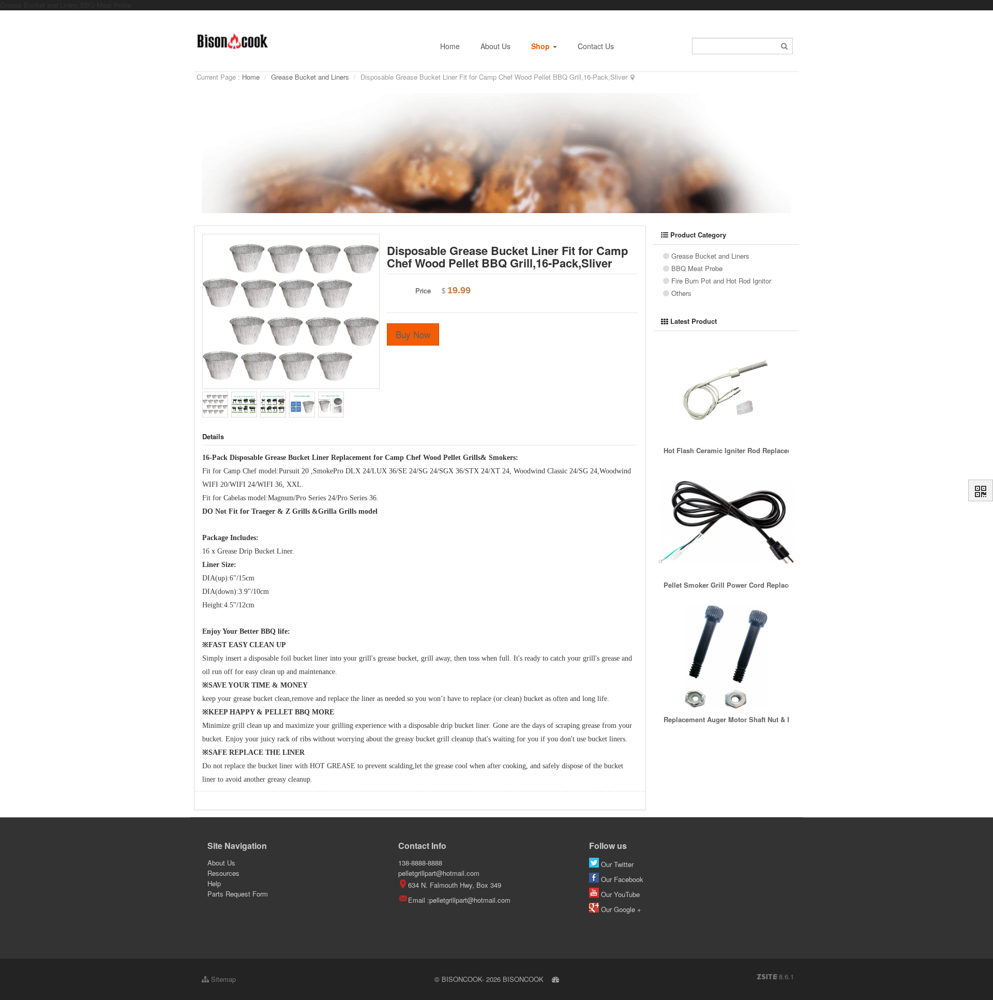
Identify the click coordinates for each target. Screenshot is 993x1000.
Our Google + (620, 909)
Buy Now (413, 334)
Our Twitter (617, 864)
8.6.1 (775, 977)
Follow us (608, 846)
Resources (223, 873)
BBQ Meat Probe (697, 268)
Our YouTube (620, 894)
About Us (495, 46)
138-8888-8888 (420, 863)
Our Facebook (622, 879)
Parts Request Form (237, 894)
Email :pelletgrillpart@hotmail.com (459, 900)
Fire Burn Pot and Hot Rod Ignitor (721, 281)
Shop (541, 46)
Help (214, 883)
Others (681, 293)
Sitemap (222, 979)
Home (450, 46)
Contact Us (596, 46)
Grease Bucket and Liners (310, 77)
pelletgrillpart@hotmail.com (438, 873)
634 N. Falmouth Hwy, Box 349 (454, 885)
